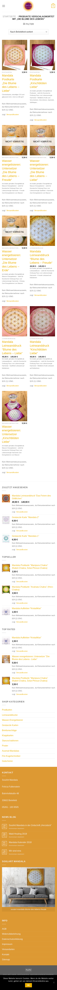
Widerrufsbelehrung (11, 934)
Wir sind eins (15, 851)
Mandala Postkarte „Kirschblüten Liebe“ (38, 81)
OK (28, 985)
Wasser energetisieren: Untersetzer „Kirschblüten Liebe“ (11, 434)
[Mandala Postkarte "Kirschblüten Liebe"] (42, 55)
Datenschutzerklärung (12, 939)
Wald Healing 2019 (18, 834)
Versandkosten (12, 114)
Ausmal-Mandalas (10, 751)
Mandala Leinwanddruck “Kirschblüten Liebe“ (39, 347)
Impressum (7, 944)
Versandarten (8, 949)
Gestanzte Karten (10, 725)
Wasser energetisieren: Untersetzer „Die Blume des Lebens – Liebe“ (39, 170)
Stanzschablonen (10, 740)
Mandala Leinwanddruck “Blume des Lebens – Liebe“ (12, 347)
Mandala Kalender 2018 (20, 842)
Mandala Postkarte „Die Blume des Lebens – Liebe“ (10, 83)
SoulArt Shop (9, 975)
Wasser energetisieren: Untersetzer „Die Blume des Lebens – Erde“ (11, 261)
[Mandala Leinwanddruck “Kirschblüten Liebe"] (42, 321)
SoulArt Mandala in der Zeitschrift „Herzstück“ (30, 825)
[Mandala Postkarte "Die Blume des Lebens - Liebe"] (14, 55)
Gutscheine (7, 761)
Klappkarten (7, 735)
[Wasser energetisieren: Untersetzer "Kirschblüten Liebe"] (14, 406)
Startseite (9, 16)
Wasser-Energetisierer (12, 720)
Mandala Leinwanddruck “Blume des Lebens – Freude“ (41, 257)
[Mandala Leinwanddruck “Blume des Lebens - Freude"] (42, 231)
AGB (4, 929)
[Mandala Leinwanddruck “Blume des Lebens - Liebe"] (14, 321)
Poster (5, 746)
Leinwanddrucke (10, 715)
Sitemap (6, 959)
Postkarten (7, 710)
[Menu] (3, 6)
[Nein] (53, 983)
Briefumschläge (9, 730)
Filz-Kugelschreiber (11, 756)
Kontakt (5, 954)
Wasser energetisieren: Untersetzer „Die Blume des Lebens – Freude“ (11, 170)
